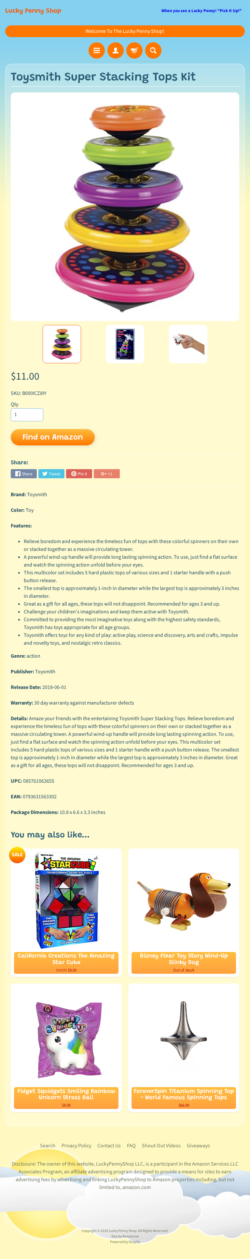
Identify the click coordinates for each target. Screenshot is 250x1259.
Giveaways (198, 1145)
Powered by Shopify (125, 1241)
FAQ (131, 1145)
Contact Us (109, 1145)
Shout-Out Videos (161, 1145)
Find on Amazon (52, 437)
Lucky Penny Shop (33, 11)
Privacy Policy (76, 1145)
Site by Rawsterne (125, 1236)
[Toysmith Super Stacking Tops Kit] (62, 344)
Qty (14, 404)
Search (47, 1145)
